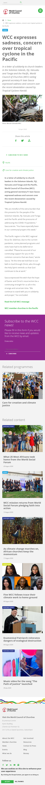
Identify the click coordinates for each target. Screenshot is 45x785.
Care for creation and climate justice (19, 170)
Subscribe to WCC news (18, 155)
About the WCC (8, 738)
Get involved (28, 738)
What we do (7, 753)
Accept (7, 782)
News (9, 20)
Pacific (7, 163)
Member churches (9, 742)
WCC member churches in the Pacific (21, 308)
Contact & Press (29, 746)
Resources (27, 742)
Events (5, 749)
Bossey (26, 753)
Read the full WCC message (17, 301)
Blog (25, 749)
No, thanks (19, 781)
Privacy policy (9, 341)
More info (4, 777)
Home (3, 20)
